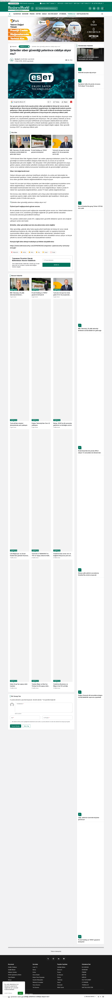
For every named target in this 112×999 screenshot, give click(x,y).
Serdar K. (18, 59)
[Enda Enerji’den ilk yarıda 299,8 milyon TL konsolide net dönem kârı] (90, 394)
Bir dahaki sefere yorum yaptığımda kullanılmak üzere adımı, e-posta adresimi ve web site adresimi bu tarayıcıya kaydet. (41, 721)
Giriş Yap (26, 726)
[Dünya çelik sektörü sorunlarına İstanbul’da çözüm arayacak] (90, 516)
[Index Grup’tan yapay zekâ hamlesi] (19, 624)
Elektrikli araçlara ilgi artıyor (87, 72)
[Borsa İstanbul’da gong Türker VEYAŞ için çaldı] (90, 149)
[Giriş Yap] (98, 8)
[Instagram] (53, 959)
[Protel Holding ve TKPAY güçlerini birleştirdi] (41, 145)
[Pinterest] (64, 959)
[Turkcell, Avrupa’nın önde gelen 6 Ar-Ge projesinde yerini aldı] (62, 145)
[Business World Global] (18, 8)
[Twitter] (48, 959)
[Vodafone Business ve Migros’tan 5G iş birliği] (62, 624)
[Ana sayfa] (9, 13)
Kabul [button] (20, 993)
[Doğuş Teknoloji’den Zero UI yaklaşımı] (41, 363)
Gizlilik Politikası (8, 993)
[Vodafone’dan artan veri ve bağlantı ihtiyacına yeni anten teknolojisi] (62, 493)
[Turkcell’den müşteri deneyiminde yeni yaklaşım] (19, 363)
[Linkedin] (59, 959)
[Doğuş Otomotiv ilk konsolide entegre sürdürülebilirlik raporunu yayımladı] (90, 638)
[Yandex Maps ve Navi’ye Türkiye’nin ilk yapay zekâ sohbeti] (41, 624)
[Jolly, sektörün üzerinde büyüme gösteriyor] (90, 761)
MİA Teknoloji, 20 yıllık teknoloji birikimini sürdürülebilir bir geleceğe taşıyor (89, 330)
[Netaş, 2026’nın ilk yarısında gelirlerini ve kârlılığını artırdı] (62, 363)
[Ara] (90, 8)
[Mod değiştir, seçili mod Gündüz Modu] (102, 14)
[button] (94, 8)
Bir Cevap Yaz (16, 696)
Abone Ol (56, 264)
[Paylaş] (103, 996)
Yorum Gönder (15, 726)
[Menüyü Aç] (32, 8)
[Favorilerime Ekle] (71, 102)
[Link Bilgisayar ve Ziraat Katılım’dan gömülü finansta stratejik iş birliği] (19, 493)
